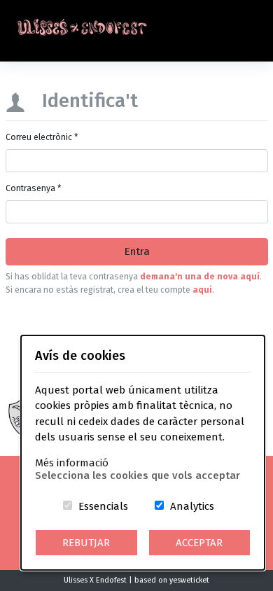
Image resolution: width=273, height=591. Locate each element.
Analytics (192, 506)
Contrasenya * (33, 188)
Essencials (103, 506)
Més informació (71, 463)
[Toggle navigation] (257, 31)
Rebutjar (86, 542)
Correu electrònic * (42, 137)
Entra (137, 251)
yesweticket (189, 580)
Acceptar (199, 542)
